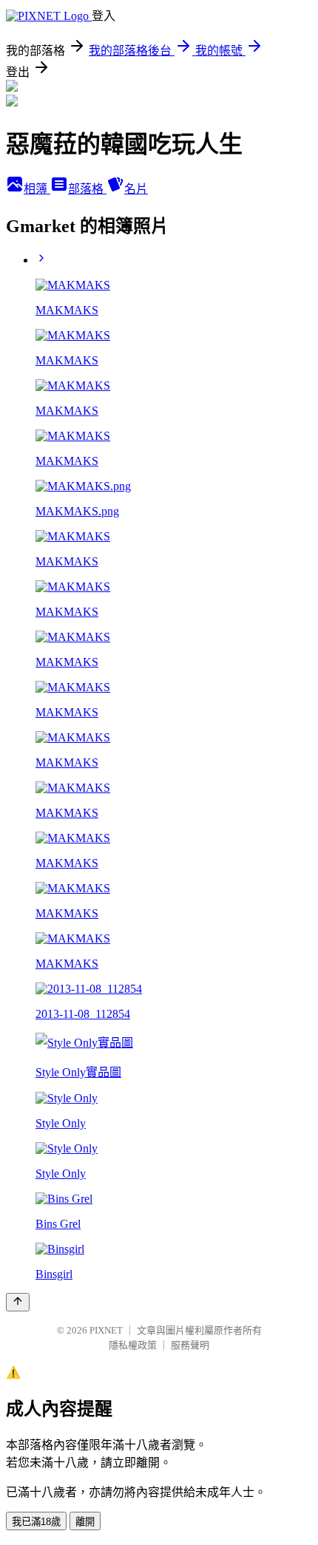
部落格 (87, 189)
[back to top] (18, 1302)
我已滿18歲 (36, 1521)
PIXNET (106, 1330)
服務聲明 (190, 1345)
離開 (85, 1521)
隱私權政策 (133, 1345)
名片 (136, 189)
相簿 (37, 189)
